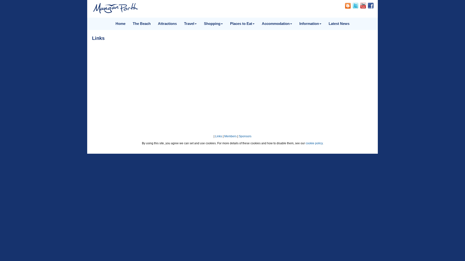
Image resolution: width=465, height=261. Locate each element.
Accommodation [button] (276, 24)
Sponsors (245, 136)
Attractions (167, 24)
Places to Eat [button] (241, 24)
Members (230, 136)
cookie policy (314, 143)
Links (218, 136)
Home (120, 24)
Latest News (339, 24)
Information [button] (309, 24)
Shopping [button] (212, 24)
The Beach (142, 24)
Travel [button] (189, 24)
